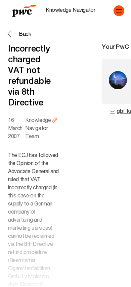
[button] (119, 10)
